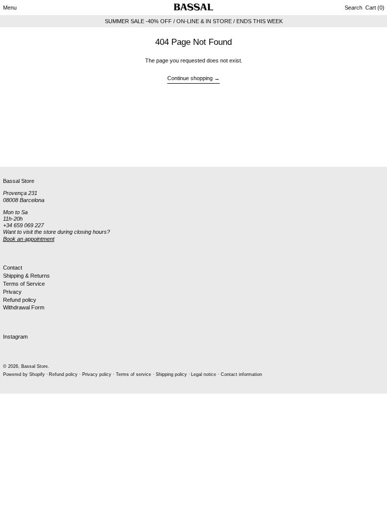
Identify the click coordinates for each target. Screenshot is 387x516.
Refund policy (19, 300)
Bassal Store (34, 366)
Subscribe (15, 150)
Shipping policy (171, 374)
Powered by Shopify (24, 374)
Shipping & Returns (26, 276)
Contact (12, 268)
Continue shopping (190, 78)
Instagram (15, 337)
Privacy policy (96, 374)
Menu (10, 8)
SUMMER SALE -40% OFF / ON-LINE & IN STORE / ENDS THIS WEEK (194, 21)
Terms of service (133, 374)
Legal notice (203, 374)
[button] (353, 8)
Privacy (12, 292)
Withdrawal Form (23, 307)
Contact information (241, 374)
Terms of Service (24, 284)
